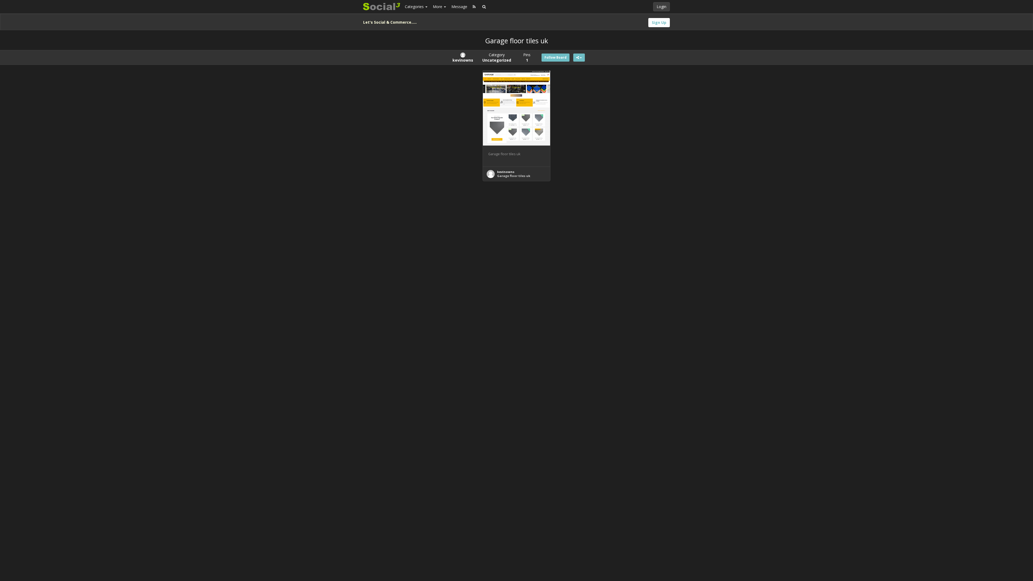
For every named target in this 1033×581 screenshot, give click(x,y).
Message (459, 6)
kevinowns (505, 172)
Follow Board (555, 57)
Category (496, 57)
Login (661, 6)
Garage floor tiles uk (513, 176)
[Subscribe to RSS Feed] (474, 6)
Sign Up (659, 22)
